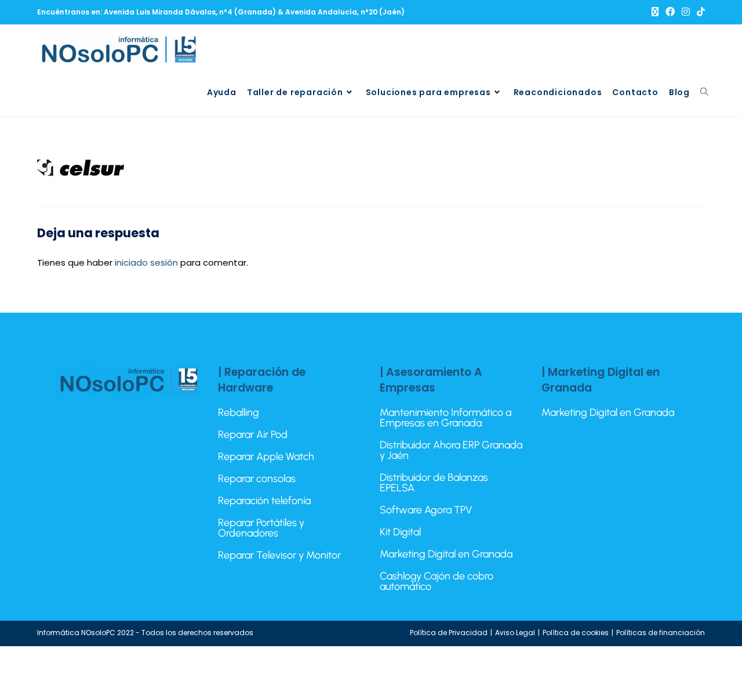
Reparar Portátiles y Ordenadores (261, 527)
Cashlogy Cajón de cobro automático (436, 581)
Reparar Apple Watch (266, 456)
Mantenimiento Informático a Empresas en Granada (445, 417)
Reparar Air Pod (253, 434)
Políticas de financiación (660, 632)
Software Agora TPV (426, 509)
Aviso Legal (515, 632)
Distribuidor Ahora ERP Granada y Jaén (451, 450)
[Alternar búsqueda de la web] (704, 92)
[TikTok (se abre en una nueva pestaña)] (699, 12)
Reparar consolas (257, 478)
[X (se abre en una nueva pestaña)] (655, 12)
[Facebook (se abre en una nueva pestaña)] (670, 12)
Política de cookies (576, 632)
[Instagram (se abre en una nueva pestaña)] (685, 12)
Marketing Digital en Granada (446, 554)
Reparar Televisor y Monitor (279, 555)
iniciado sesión (146, 262)
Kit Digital (400, 532)
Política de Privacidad (449, 632)
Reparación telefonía (264, 500)
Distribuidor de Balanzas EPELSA (434, 482)
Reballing (238, 412)
